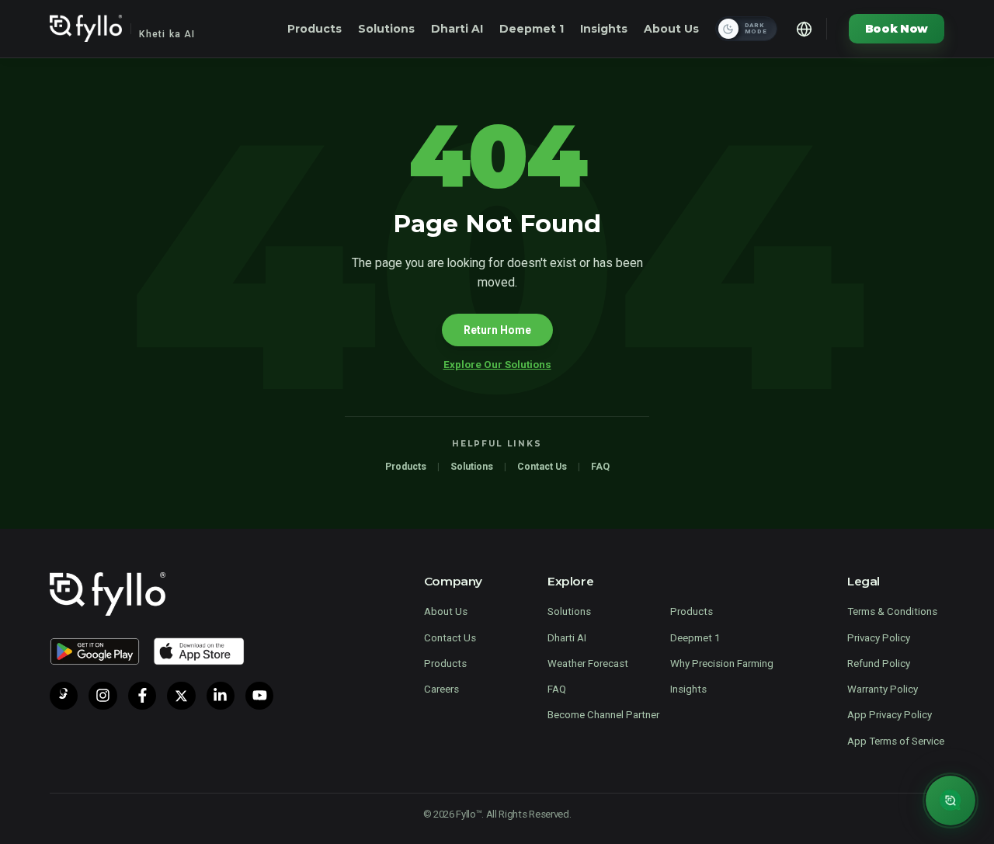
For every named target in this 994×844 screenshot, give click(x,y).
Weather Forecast (587, 663)
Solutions (386, 29)
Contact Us (542, 466)
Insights (603, 29)
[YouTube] (259, 696)
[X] (181, 696)
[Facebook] (142, 696)
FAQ (600, 466)
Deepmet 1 (531, 29)
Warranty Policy (882, 689)
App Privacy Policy (889, 715)
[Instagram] (102, 696)
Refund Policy (878, 663)
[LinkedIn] (221, 696)
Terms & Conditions (892, 611)
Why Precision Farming (721, 663)
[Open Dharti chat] (950, 800)
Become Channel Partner (603, 715)
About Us (671, 29)
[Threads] (64, 696)
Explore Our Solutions (497, 364)
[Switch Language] (804, 29)
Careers (441, 689)
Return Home (497, 330)
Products (314, 29)
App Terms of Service (895, 741)
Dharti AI (457, 29)
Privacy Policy (878, 638)
